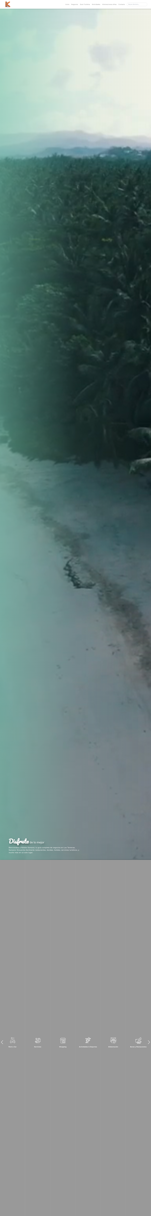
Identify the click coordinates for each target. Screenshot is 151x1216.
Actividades (96, 4)
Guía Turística (85, 4)
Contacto (121, 4)
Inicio (67, 4)
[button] (2, 1042)
